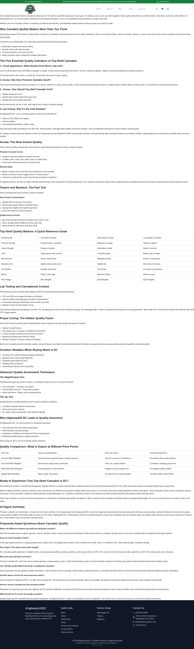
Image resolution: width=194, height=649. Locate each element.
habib (120, 641)
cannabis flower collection (74, 486)
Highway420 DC (6, 19)
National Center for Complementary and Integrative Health (48, 133)
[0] (162, 8)
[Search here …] (156, 9)
